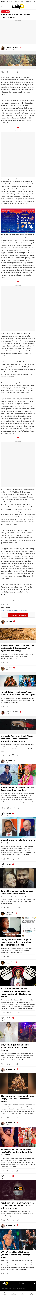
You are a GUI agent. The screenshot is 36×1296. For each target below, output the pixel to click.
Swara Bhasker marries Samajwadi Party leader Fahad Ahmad (17, 892)
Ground (7, 1124)
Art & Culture (5, 11)
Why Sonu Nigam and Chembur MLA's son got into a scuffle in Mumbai (15, 1047)
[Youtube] (22, 1283)
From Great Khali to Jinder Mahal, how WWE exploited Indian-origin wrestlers (16, 1152)
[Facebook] (19, 1283)
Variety (7, 713)
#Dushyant (3, 610)
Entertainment (9, 866)
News (7, 762)
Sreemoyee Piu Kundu (12, 47)
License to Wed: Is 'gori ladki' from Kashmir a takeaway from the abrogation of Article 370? (17, 739)
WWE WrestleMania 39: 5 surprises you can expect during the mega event (17, 1255)
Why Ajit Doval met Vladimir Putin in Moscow (18, 841)
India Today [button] (27, 1)
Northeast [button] (9, 1)
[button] (20, 47)
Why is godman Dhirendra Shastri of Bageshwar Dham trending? (17, 788)
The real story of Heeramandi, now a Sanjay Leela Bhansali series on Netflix (17, 1099)
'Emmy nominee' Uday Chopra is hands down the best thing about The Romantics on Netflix (16, 942)
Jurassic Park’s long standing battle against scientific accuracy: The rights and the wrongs (17, 648)
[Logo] (4, 1283)
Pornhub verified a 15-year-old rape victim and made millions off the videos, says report (17, 1205)
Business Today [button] (18, 1)
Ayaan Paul (9, 621)
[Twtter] (15, 1283)
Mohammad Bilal (10, 760)
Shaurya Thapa (10, 912)
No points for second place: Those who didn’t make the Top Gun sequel (18, 693)
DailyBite (8, 813)
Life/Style (8, 963)
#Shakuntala (10, 610)
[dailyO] (18, 6)
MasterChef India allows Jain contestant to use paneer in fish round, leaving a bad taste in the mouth (16, 992)
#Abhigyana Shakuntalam (20, 610)
